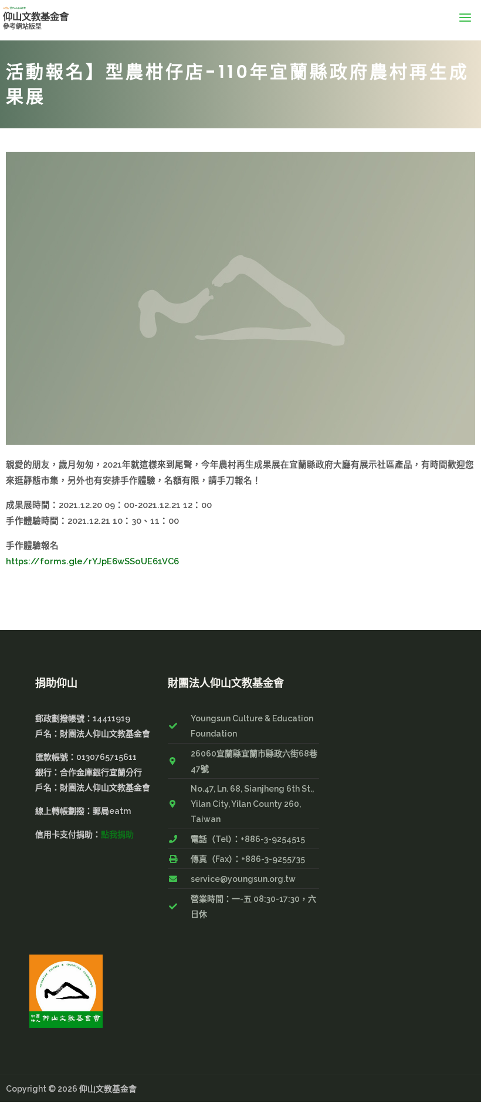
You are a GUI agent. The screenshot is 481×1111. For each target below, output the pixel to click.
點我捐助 (117, 834)
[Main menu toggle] (465, 17)
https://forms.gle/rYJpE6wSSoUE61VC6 (92, 561)
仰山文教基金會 (36, 16)
